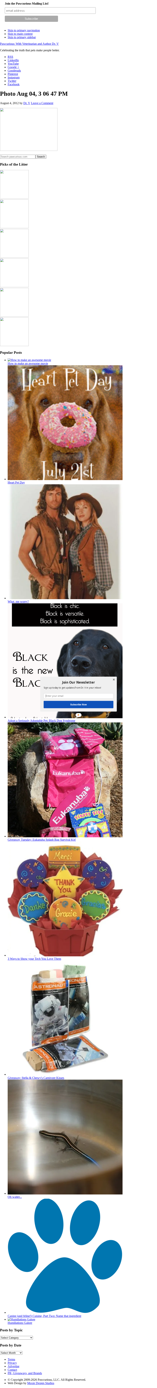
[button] (78, 682)
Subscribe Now (78, 704)
